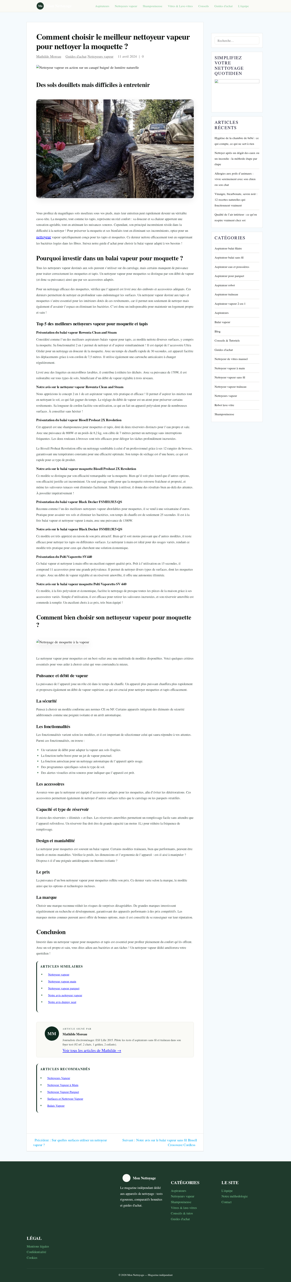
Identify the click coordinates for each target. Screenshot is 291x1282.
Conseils (203, 6)
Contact (227, 1202)
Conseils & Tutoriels (227, 340)
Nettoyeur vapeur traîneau (230, 387)
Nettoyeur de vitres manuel (231, 359)
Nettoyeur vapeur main (62, 981)
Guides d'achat (223, 6)
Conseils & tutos (182, 1213)
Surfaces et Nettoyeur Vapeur (65, 1099)
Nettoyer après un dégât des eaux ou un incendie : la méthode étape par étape (237, 158)
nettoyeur (43, 237)
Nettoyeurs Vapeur (58, 1078)
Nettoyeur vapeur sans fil (230, 377)
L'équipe (243, 6)
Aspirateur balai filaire (228, 248)
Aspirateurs (102, 6)
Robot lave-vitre (224, 405)
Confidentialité (36, 1252)
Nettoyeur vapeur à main (230, 368)
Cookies (32, 1257)
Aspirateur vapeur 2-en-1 (230, 303)
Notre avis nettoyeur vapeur (65, 995)
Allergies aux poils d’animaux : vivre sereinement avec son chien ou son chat (235, 179)
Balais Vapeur (56, 1105)
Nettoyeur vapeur (58, 974)
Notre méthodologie (235, 1196)
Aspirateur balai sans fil (229, 257)
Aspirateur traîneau (226, 294)
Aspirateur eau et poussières (232, 267)
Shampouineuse (152, 6)
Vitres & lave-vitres (184, 1207)
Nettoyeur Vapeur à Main (62, 1085)
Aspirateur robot (225, 285)
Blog (218, 331)
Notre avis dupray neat (62, 1002)
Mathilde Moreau (48, 56)
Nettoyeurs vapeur (126, 6)
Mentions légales (38, 1246)
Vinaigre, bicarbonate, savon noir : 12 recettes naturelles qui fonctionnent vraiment (236, 199)
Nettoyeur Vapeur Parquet (63, 1092)
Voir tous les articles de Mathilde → (92, 1050)
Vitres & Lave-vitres (180, 6)
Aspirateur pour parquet (229, 276)
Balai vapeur (222, 322)
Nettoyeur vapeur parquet (63, 988)
